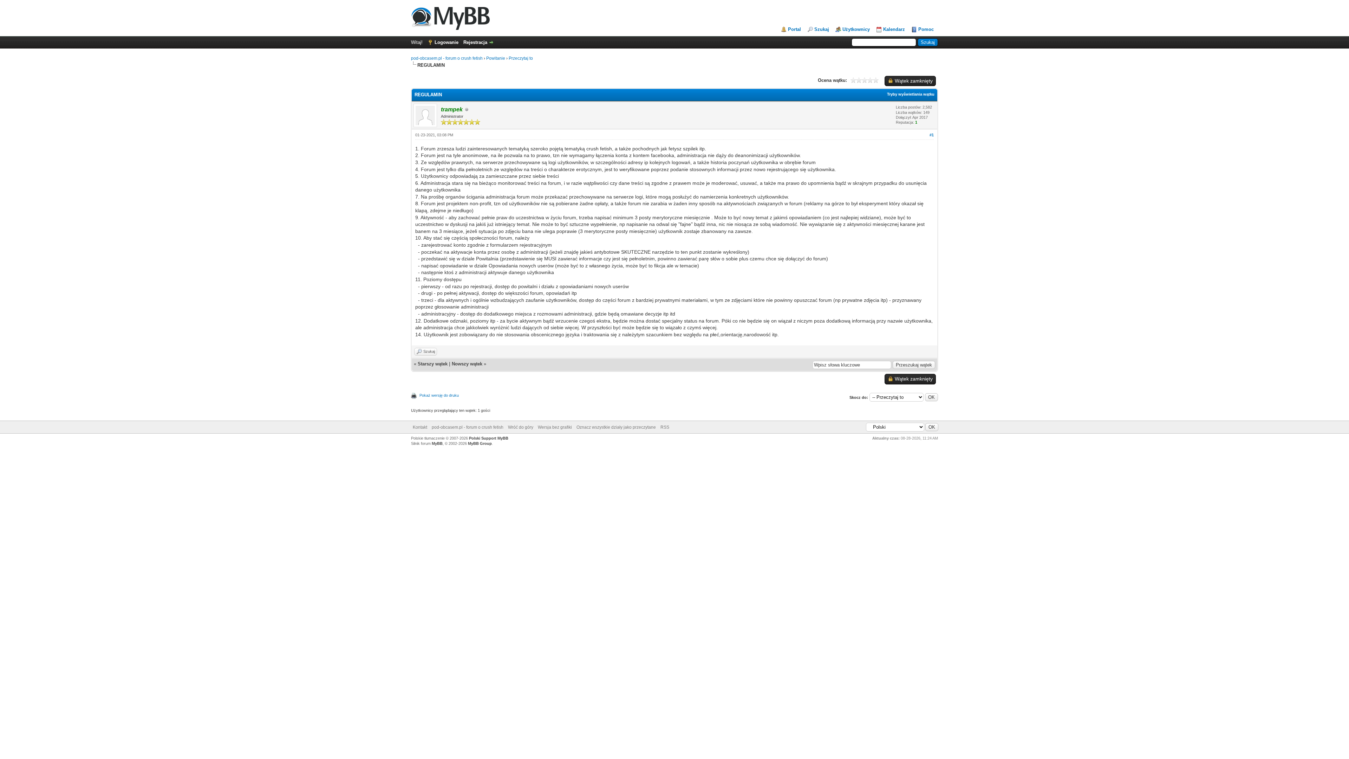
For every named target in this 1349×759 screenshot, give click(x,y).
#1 (932, 135)
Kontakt (420, 427)
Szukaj (821, 29)
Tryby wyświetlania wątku (910, 94)
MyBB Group (480, 443)
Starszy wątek (433, 363)
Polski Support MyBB (488, 438)
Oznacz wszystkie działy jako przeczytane (616, 427)
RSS (664, 427)
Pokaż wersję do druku (439, 395)
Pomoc (926, 29)
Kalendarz (894, 29)
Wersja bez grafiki (555, 427)
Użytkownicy (856, 29)
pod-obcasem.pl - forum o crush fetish (447, 58)
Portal (794, 29)
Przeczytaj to (521, 58)
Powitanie (495, 58)
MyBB (437, 443)
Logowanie (446, 42)
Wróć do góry (520, 427)
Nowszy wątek (467, 363)
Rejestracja (475, 42)
